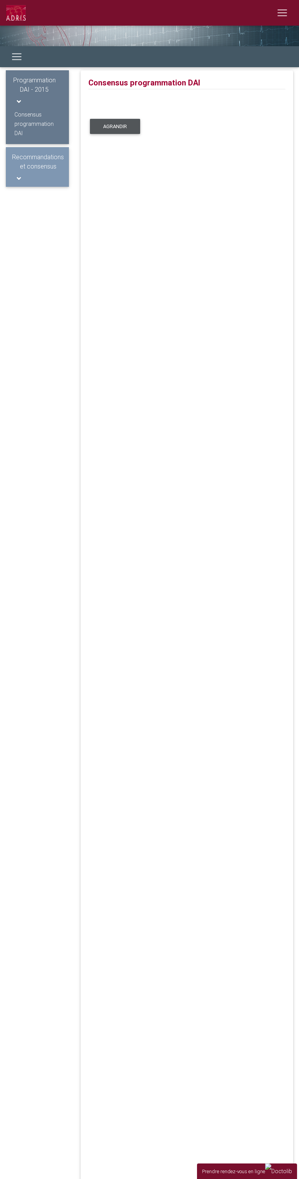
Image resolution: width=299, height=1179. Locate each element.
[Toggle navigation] (282, 12)
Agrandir (115, 126)
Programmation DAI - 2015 (34, 84)
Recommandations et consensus (38, 161)
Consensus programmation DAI (34, 124)
